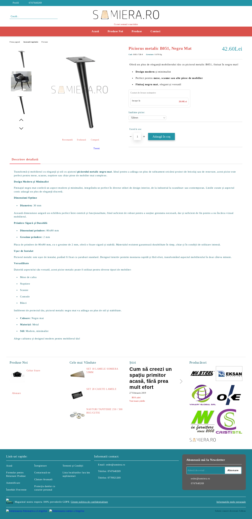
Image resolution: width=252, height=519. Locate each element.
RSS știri (136, 397)
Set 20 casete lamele (101, 389)
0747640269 (35, 3)
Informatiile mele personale (231, 502)
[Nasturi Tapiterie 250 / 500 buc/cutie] (77, 415)
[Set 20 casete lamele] (77, 395)
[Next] (180, 381)
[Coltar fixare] (17, 376)
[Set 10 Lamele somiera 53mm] (77, 375)
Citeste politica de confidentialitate (89, 502)
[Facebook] (240, 3)
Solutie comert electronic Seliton (230, 511)
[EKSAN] (229, 374)
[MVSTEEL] (202, 374)
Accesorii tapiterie (30, 42)
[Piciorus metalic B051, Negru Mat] (79, 132)
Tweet (96, 148)
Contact (155, 31)
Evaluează (81, 140)
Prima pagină (15, 42)
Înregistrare (40, 465)
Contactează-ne (42, 472)
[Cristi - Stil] (229, 422)
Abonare (16, 393)
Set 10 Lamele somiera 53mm (102, 371)
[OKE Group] (229, 395)
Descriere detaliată (25, 159)
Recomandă (67, 140)
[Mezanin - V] (202, 421)
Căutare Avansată (43, 479)
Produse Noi (115, 31)
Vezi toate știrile (137, 401)
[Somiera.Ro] (202, 440)
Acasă (95, 31)
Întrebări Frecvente (16, 489)
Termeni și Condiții (73, 465)
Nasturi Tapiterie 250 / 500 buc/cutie (104, 411)
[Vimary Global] (202, 395)
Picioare (44, 42)
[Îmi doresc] (239, 129)
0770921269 (114, 477)
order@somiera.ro (115, 464)
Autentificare (13, 483)
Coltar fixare (33, 370)
